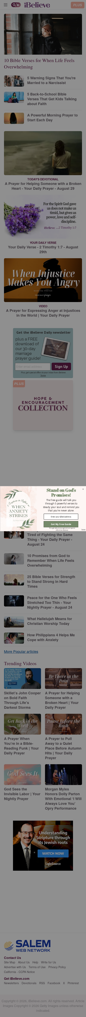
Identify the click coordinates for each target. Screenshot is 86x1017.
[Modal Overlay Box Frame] (43, 508)
